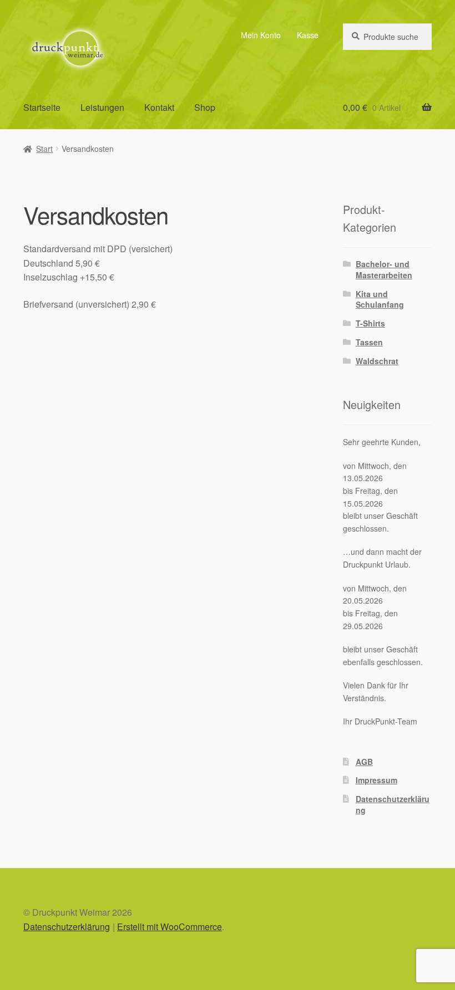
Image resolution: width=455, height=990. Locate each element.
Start (44, 148)
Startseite (41, 107)
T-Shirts (370, 323)
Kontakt (159, 107)
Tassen (369, 342)
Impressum (376, 779)
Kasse (307, 34)
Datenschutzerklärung (392, 804)
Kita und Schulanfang (380, 299)
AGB (364, 761)
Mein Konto (261, 34)
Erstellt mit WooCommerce (169, 926)
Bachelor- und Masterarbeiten (384, 269)
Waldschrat (377, 360)
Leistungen (102, 107)
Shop (204, 107)
